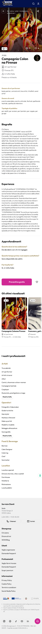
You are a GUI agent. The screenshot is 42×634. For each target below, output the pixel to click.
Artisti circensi (7, 375)
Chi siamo (5, 533)
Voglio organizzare (8, 550)
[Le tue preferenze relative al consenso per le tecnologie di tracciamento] (40, 476)
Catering (5, 453)
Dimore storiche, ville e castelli (13, 474)
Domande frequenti (9, 553)
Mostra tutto (7, 397)
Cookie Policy (6, 584)
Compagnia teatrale (9, 386)
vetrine (12, 11)
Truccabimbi (6, 368)
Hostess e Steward (8, 418)
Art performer (7, 372)
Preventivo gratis (17, 282)
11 (29, 48)
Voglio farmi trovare (9, 563)
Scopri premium (7, 570)
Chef (3, 456)
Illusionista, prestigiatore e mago (13, 393)
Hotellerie (5, 481)
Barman (5, 446)
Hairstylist (5, 414)
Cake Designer (7, 449)
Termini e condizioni (9, 587)
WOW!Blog (6, 540)
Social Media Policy (8, 591)
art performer (11, 13)
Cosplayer (5, 389)
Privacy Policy (7, 580)
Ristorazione (6, 484)
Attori (4, 379)
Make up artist (7, 421)
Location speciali (8, 470)
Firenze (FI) (8, 70)
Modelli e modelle (8, 425)
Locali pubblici (7, 488)
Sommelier (6, 460)
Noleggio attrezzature (9, 428)
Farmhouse (6, 477)
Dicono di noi (6, 536)
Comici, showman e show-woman (14, 382)
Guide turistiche (7, 410)
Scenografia (6, 432)
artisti (16, 11)
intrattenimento (24, 11)
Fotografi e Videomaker (10, 407)
